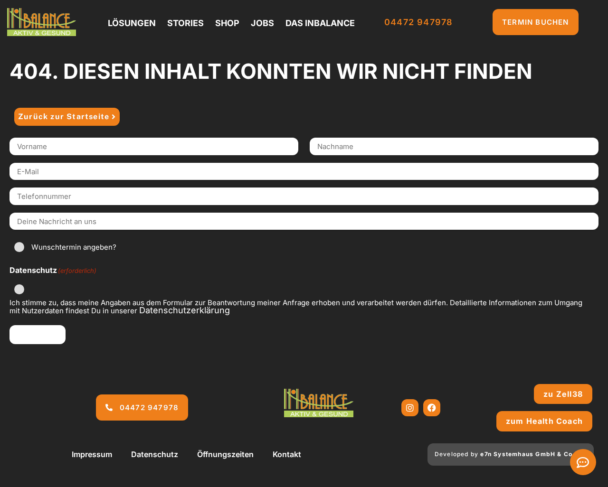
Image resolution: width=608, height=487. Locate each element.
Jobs (262, 23)
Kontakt (287, 454)
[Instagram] (409, 407)
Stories (185, 23)
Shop (227, 23)
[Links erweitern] (583, 462)
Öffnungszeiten (225, 454)
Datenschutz (154, 454)
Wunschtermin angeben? (73, 247)
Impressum (92, 454)
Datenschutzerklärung (184, 310)
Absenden (37, 334)
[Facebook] (431, 407)
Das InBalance (320, 23)
